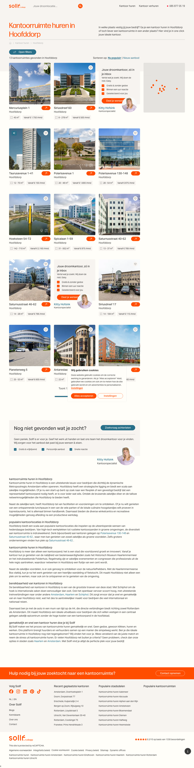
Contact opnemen (170, 673)
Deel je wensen (114, 100)
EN (15, 699)
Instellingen (77, 388)
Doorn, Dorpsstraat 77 (64, 696)
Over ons (13, 719)
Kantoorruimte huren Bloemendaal (115, 710)
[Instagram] (19, 691)
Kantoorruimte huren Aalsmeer (113, 691)
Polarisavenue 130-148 (113, 533)
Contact (13, 724)
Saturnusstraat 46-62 (61, 540)
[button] (163, 88)
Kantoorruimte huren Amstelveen (114, 706)
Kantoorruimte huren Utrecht (23, 758)
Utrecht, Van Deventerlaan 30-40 (69, 715)
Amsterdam (57, 594)
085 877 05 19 (177, 6)
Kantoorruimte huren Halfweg (113, 720)
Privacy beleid (92, 750)
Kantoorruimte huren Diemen (113, 715)
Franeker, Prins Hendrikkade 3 (68, 724)
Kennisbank (14, 714)
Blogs (11, 710)
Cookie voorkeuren (61, 750)
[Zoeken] (80, 6)
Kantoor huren (127, 6)
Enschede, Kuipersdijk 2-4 (66, 701)
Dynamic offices (117, 750)
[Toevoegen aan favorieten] (45, 67)
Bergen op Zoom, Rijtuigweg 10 (68, 706)
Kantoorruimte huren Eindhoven (79, 755)
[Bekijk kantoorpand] (46, 108)
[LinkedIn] (25, 691)
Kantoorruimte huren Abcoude (113, 696)
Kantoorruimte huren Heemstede (114, 724)
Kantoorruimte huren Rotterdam (141, 755)
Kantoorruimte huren (19, 755)
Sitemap (104, 750)
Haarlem (70, 594)
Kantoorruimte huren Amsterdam (46, 755)
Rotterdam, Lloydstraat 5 (66, 710)
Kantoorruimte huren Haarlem (110, 755)
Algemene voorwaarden (20, 750)
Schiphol (84, 594)
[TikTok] (39, 691)
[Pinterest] (33, 691)
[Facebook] (12, 691)
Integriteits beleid (41, 750)
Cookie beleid (77, 750)
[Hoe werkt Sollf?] (188, 751)
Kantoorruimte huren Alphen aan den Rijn (118, 701)
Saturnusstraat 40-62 (21, 536)
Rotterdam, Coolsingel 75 (66, 720)
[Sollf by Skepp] (17, 6)
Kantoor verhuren (149, 6)
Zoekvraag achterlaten (118, 427)
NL (10, 699)
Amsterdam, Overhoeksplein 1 (68, 691)
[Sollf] (10, 43)
